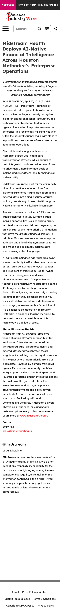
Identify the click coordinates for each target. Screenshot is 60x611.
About (15, 592)
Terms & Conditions (44, 598)
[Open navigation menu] (5, 29)
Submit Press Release (17, 598)
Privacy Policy (45, 605)
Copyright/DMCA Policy (20, 605)
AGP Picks (8, 5)
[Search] (39, 28)
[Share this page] (55, 29)
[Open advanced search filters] (47, 28)
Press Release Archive (35, 592)
